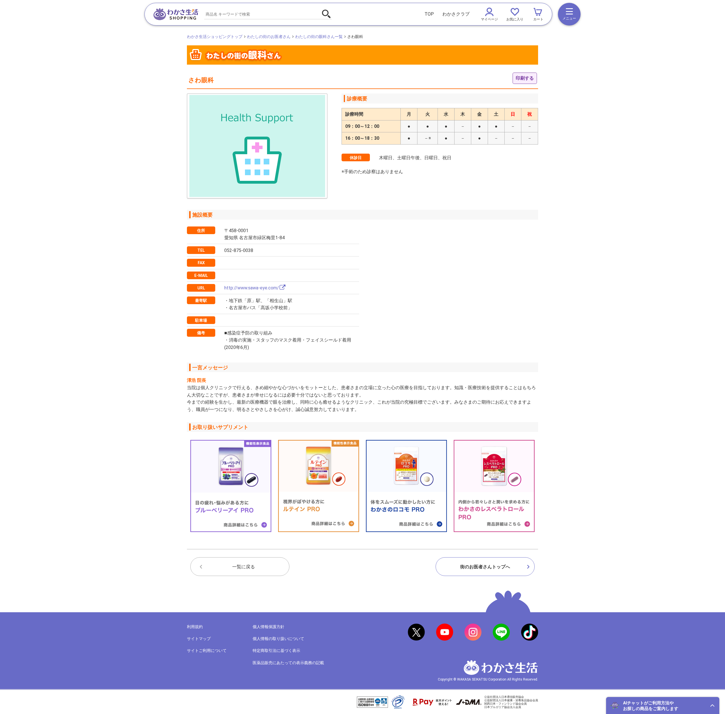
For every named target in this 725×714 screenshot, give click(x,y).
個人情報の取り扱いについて (278, 638)
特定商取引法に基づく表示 (276, 650)
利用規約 (195, 626)
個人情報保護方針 (268, 626)
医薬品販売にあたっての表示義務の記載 (288, 662)
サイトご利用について (207, 650)
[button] (662, 705)
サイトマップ (199, 638)
